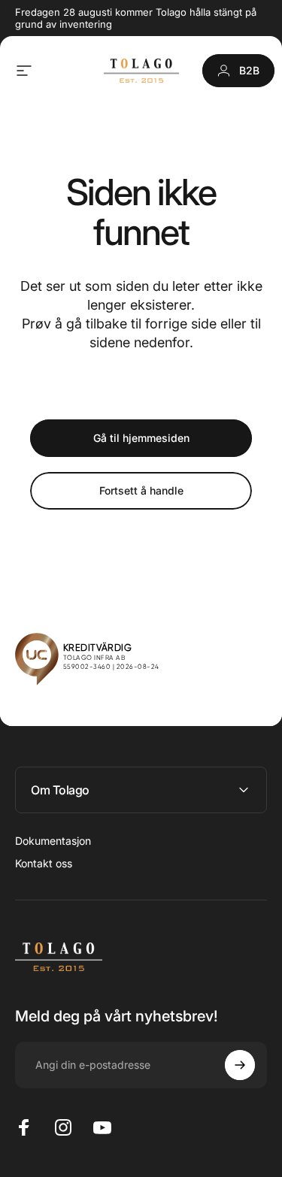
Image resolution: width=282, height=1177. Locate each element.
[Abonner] (240, 1065)
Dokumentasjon (53, 840)
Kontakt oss (43, 863)
